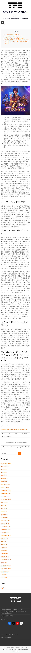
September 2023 (6, 463)
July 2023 (3, 469)
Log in (2, 588)
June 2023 (4, 472)
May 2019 (4, 574)
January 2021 (5, 556)
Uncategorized (7, 436)
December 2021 (5, 526)
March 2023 (4, 481)
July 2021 (3, 541)
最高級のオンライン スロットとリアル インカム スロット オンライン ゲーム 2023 (17, 41)
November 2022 (6, 493)
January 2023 (5, 487)
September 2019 (6, 568)
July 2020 (3, 562)
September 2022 (6, 499)
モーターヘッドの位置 (12, 34)
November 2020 (6, 559)
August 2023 (4, 466)
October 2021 (5, 532)
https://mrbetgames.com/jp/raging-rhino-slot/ (14, 429)
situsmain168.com (8, 434)
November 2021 (6, 529)
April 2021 (4, 550)
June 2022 (4, 508)
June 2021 (4, 544)
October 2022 (5, 496)
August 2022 (4, 502)
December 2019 (5, 565)
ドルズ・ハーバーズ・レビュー (15, 36)
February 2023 (5, 484)
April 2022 (4, 514)
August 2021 (4, 538)
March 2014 (4, 577)
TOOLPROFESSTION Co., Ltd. (15, 13)
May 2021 (4, 547)
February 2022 (5, 520)
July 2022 (3, 505)
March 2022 (4, 517)
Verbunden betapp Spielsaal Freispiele (15, 442)
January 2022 (5, 523)
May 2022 (4, 511)
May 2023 (4, 475)
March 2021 (4, 553)
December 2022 (5, 490)
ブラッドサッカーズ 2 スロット (14, 38)
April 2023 (4, 478)
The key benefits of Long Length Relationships (15, 447)
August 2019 (4, 571)
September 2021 (6, 535)
